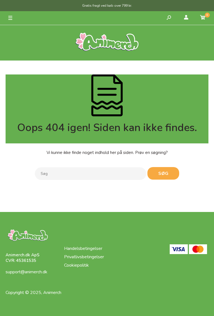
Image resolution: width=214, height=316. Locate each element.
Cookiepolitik (76, 265)
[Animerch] (107, 43)
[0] (203, 18)
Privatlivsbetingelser (84, 257)
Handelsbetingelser (83, 248)
